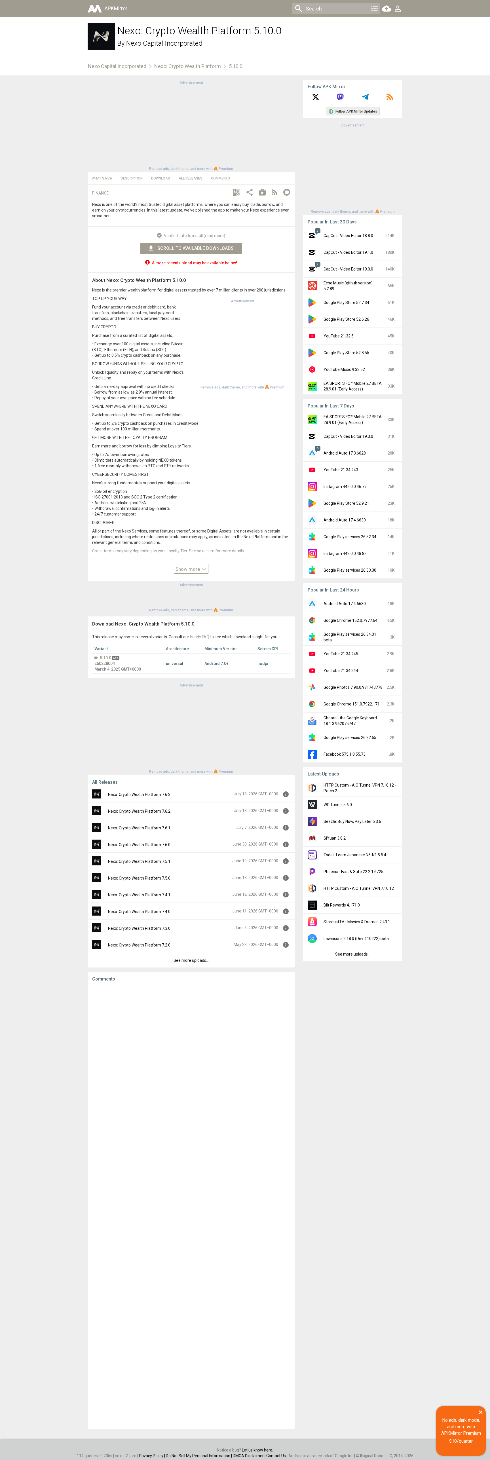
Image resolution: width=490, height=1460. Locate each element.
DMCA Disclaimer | (249, 1455)
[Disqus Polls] (191, 1058)
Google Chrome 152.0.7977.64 (350, 620)
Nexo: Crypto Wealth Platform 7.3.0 (139, 928)
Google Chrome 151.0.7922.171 (352, 704)
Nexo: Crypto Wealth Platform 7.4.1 (139, 895)
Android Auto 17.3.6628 (345, 453)
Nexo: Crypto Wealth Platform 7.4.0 (139, 911)
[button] (236, 193)
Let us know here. (257, 1450)
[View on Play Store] (262, 193)
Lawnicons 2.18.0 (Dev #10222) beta (356, 938)
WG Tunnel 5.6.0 (338, 804)
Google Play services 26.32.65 (350, 737)
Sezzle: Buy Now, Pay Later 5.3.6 (352, 821)
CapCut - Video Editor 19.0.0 (348, 269)
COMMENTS (220, 178)
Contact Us (276, 1455)
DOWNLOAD (160, 178)
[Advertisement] (191, 125)
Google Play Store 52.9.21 (346, 503)
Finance (100, 193)
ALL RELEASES (190, 178)
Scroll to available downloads (195, 248)
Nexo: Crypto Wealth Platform (187, 66)
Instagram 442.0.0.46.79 (345, 486)
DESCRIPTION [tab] (132, 178)
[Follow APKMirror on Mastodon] (340, 99)
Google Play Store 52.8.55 (346, 352)
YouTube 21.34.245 (341, 654)
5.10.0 (105, 658)
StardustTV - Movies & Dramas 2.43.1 (357, 922)
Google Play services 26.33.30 (350, 570)
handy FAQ (199, 637)
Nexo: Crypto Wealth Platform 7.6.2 (139, 811)
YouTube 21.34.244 (341, 670)
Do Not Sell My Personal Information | (199, 1455)
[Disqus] (191, 1205)
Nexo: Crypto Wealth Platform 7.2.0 (139, 945)
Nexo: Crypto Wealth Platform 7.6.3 (139, 794)
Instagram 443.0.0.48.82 (345, 553)
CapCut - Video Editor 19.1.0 (348, 252)
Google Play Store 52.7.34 (346, 302)
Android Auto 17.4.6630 (345, 520)
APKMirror (116, 8)
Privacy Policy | (152, 1455)
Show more (188, 569)
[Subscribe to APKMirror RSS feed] (389, 99)
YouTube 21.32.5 (339, 336)
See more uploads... (191, 960)
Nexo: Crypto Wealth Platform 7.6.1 (139, 828)
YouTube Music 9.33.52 (344, 369)
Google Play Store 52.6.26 (346, 319)
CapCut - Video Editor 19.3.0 (348, 436)
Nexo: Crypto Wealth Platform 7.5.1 (139, 861)
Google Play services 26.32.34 (350, 536)
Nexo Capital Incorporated (164, 43)
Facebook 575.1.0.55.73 (345, 754)
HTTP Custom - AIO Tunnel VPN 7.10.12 (359, 888)
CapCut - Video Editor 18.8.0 (348, 235)
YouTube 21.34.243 (341, 470)
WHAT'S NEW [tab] (102, 178)
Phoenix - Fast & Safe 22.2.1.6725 (353, 871)
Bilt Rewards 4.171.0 (342, 905)
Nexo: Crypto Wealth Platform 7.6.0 (139, 844)
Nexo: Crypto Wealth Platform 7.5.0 (139, 878)
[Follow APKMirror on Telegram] (365, 99)
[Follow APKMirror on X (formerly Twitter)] (315, 99)
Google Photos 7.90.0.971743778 (353, 687)
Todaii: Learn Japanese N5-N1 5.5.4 (355, 855)
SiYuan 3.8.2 (335, 838)
